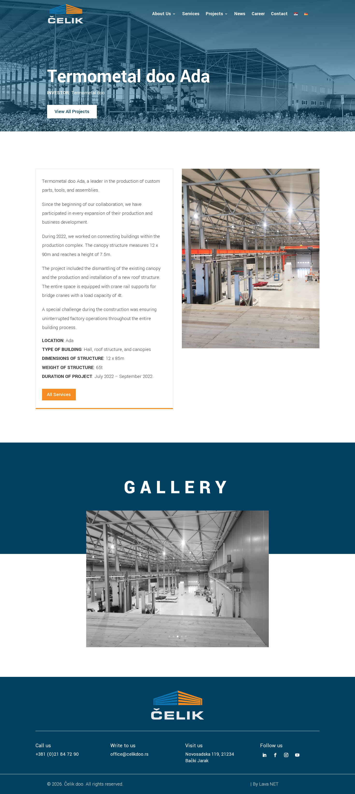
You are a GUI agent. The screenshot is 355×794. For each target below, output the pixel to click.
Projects (214, 14)
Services (190, 14)
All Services (59, 394)
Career (258, 14)
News (239, 14)
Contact (279, 14)
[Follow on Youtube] (297, 755)
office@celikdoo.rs (129, 754)
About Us (161, 14)
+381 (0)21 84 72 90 (57, 754)
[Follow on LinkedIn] (264, 755)
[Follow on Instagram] (286, 755)
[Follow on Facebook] (275, 755)
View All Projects (72, 111)
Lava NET (268, 784)
